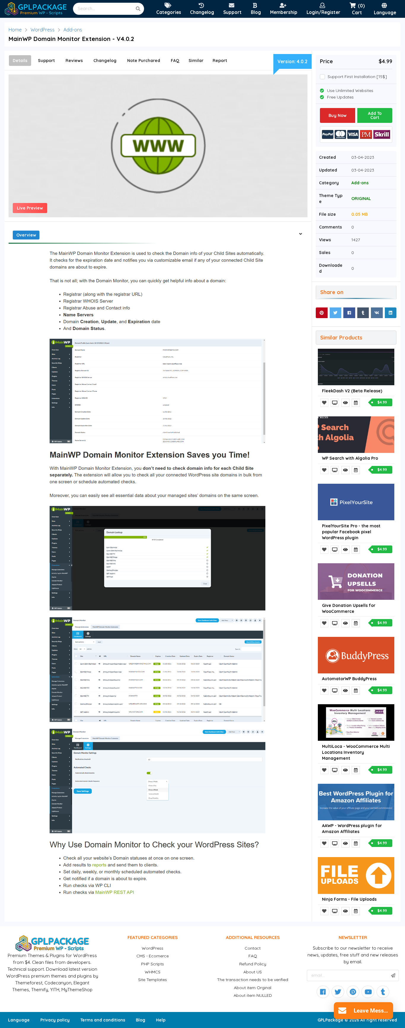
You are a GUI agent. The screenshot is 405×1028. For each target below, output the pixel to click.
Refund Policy (252, 964)
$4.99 (382, 402)
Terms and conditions (102, 1020)
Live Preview (30, 208)
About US (252, 972)
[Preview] (335, 402)
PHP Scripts (152, 964)
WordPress (43, 30)
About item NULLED (253, 995)
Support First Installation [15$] (357, 76)
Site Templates (152, 979)
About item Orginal (252, 987)
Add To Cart (375, 115)
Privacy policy (55, 1020)
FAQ (252, 956)
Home (15, 29)
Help (160, 1020)
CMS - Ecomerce (152, 956)
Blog (140, 1020)
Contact (253, 948)
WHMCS (152, 972)
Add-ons (72, 30)
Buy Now (338, 115)
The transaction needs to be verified (252, 979)
